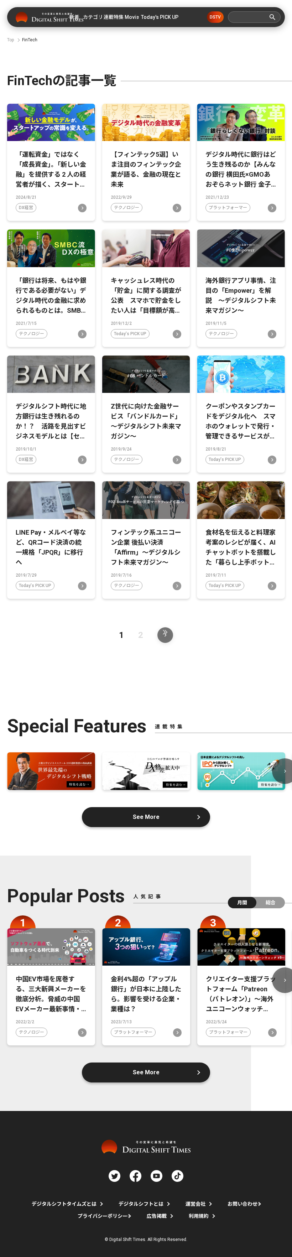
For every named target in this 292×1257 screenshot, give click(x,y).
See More (146, 817)
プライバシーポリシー (102, 1216)
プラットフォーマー (228, 207)
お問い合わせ (242, 1203)
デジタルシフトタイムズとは (64, 1203)
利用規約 (199, 1216)
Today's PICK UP (130, 333)
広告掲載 (157, 1216)
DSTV (215, 17)
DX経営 (26, 207)
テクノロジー (126, 207)
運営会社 (195, 1203)
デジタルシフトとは (141, 1203)
